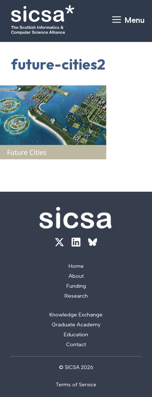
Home (76, 266)
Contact (76, 344)
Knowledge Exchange (76, 314)
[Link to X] (59, 242)
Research (76, 296)
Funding (76, 286)
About (76, 276)
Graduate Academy (76, 324)
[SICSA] (42, 19)
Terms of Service (76, 385)
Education (76, 334)
